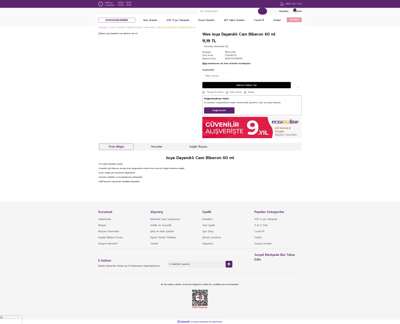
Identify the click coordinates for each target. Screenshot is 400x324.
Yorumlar (156, 146)
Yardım (154, 243)
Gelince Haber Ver (246, 85)
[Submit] (229, 264)
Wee (204, 63)
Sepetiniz (207, 243)
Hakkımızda (104, 219)
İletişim (102, 225)
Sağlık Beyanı (198, 146)
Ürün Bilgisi (116, 146)
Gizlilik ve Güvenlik (160, 225)
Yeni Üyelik (208, 225)
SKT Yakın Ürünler (234, 20)
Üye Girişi (207, 231)
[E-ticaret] (199, 321)
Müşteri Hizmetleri (108, 231)
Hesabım (207, 219)
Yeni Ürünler (150, 20)
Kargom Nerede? (108, 243)
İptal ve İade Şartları (162, 231)
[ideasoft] (183, 321)
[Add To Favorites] (298, 85)
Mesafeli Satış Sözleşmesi (165, 219)
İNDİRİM (294, 19)
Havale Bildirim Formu (110, 237)
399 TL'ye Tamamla (265, 219)
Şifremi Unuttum (211, 237)
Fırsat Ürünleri (206, 20)
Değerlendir (219, 110)
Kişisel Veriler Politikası (163, 237)
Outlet (277, 20)
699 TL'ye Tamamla (178, 20)
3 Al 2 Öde (261, 225)
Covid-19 (259, 20)
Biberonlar (230, 52)
